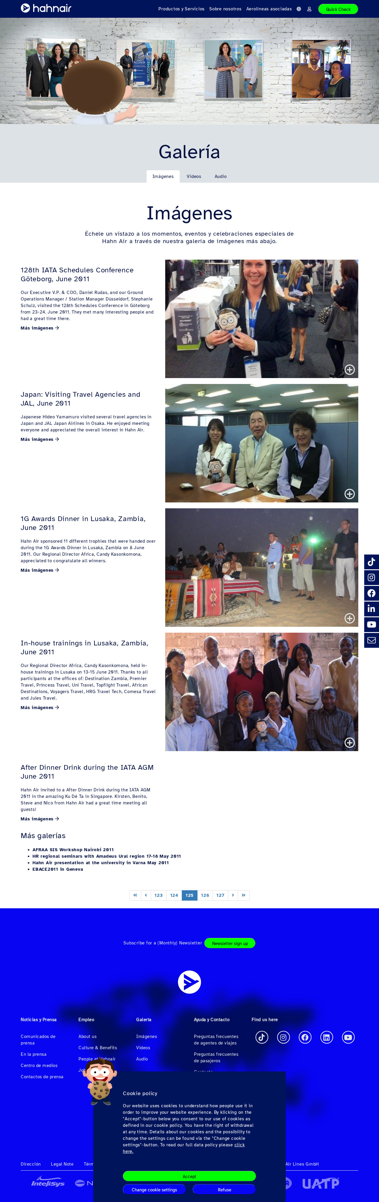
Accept (189, 1176)
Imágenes (163, 176)
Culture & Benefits (97, 1047)
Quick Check (338, 9)
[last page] (244, 895)
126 (205, 895)
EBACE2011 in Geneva (58, 869)
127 (220, 895)
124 (174, 895)
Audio (221, 176)
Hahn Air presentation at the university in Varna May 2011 (101, 862)
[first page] (135, 895)
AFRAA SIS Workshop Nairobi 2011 (73, 849)
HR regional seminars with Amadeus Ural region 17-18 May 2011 (107, 856)
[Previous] (146, 895)
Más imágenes (37, 328)
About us (87, 1036)
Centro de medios (39, 1065)
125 (190, 895)
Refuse (224, 1190)
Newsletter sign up (230, 943)
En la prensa (33, 1054)
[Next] (233, 895)
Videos (194, 176)
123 (159, 895)
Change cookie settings (154, 1190)
